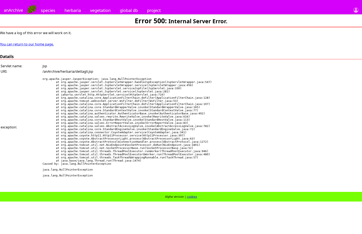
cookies (192, 197)
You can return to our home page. (27, 44)
